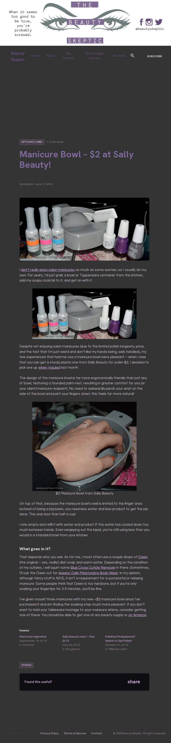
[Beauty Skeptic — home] (85, 44)
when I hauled (49, 368)
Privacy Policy (49, 733)
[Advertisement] (85, 98)
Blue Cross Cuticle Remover (93, 568)
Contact (96, 733)
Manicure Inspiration (33, 636)
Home (35, 56)
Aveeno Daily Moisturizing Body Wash (88, 573)
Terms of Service (75, 733)
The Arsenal (68, 55)
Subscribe (154, 56)
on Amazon (137, 615)
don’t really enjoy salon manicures (48, 270)
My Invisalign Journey (94, 55)
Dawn (143, 557)
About (50, 56)
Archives (119, 56)
